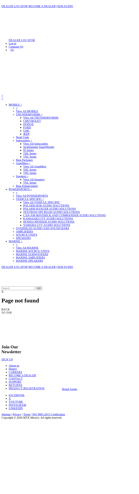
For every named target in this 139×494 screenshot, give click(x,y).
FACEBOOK (17, 395)
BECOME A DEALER (42, 6)
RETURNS (15, 385)
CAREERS (15, 372)
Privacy (17, 414)
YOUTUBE (16, 401)
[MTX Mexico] (37, 34)
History (13, 368)
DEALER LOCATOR (14, 6)
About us (14, 365)
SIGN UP (7, 359)
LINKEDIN (16, 408)
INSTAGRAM (17, 405)
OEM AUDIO (64, 6)
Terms (26, 414)
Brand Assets (69, 389)
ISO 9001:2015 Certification (48, 414)
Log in (12, 43)
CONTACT (16, 378)
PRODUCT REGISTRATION (27, 388)
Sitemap (6, 414)
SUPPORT (15, 381)
